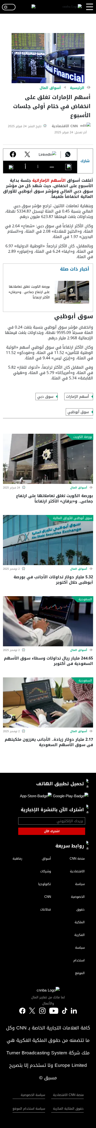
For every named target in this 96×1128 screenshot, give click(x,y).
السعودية (85, 599)
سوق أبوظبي (78, 412)
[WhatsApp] (67, 154)
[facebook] (22, 1011)
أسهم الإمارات (77, 396)
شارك (85, 161)
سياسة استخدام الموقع (29, 1108)
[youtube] (53, 1011)
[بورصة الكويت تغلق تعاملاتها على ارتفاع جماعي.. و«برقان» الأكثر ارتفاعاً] (72, 292)
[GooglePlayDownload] (70, 797)
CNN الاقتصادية (65, 126)
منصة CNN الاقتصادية (68, 1095)
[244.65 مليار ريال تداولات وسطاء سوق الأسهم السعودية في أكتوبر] (48, 621)
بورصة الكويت (82, 436)
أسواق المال (50, 88)
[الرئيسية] (72, 7)
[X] (27, 154)
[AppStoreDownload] (36, 797)
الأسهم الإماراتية (49, 180)
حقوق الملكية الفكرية (68, 1108)
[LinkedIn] (47, 155)
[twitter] (74, 1011)
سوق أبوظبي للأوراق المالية (72, 518)
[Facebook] (13, 154)
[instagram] (42, 1011)
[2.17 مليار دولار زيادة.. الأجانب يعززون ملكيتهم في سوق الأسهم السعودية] (48, 702)
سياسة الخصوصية (33, 1095)
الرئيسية (77, 88)
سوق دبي (45, 396)
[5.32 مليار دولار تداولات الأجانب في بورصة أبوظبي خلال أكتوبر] (48, 540)
